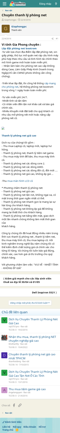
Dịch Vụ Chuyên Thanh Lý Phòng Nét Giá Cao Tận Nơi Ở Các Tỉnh (33, 374)
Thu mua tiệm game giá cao (27, 389)
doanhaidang (15, 361)
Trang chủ (7, 429)
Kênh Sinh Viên (13, 422)
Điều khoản (30, 426)
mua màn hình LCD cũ (20, 180)
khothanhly (14, 344)
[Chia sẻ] (52, 39)
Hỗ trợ (42, 426)
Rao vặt (24, 326)
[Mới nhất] (56, 4)
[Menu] (4, 3)
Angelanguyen (15, 392)
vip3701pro (14, 326)
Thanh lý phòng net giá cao (19, 135)
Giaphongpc (10, 19)
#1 (57, 38)
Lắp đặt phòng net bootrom (19, 48)
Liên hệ (6, 426)
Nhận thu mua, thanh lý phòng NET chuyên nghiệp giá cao (32, 339)
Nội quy (17, 426)
